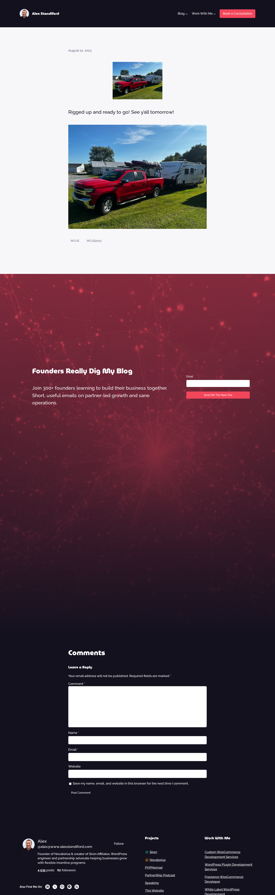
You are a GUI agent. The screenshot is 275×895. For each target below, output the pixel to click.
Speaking (152, 883)
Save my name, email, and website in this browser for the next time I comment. (131, 783)
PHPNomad (154, 867)
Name (73, 733)
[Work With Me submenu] (214, 14)
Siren (153, 852)
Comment (76, 684)
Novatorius (158, 860)
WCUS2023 (94, 240)
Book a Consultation (237, 13)
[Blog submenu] (186, 14)
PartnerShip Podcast (160, 875)
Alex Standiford (45, 13)
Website (74, 766)
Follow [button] (119, 843)
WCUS (75, 240)
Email (189, 376)
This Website (154, 890)
